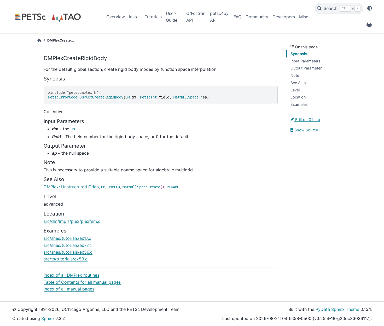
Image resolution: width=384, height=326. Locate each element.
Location (298, 97)
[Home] (39, 40)
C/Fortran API (195, 17)
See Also (298, 82)
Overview (115, 16)
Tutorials (153, 16)
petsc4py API (219, 17)
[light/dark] (369, 8)
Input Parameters (305, 61)
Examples (299, 104)
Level (295, 90)
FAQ (237, 16)
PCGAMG (173, 187)
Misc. (304, 16)
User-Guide (171, 17)
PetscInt (148, 97)
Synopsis (298, 53)
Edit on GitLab (307, 119)
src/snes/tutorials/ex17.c (67, 238)
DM (127, 97)
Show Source (305, 130)
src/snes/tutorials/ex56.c (68, 252)
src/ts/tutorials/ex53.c (66, 258)
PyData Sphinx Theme (337, 309)
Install (135, 16)
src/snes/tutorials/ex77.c (68, 245)
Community (257, 16)
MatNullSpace (186, 97)
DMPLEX (114, 187)
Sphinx (48, 318)
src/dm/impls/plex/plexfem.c (72, 221)
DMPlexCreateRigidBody (101, 97)
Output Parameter (306, 68)
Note (294, 75)
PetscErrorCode (62, 97)
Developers (283, 16)
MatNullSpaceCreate (141, 187)
